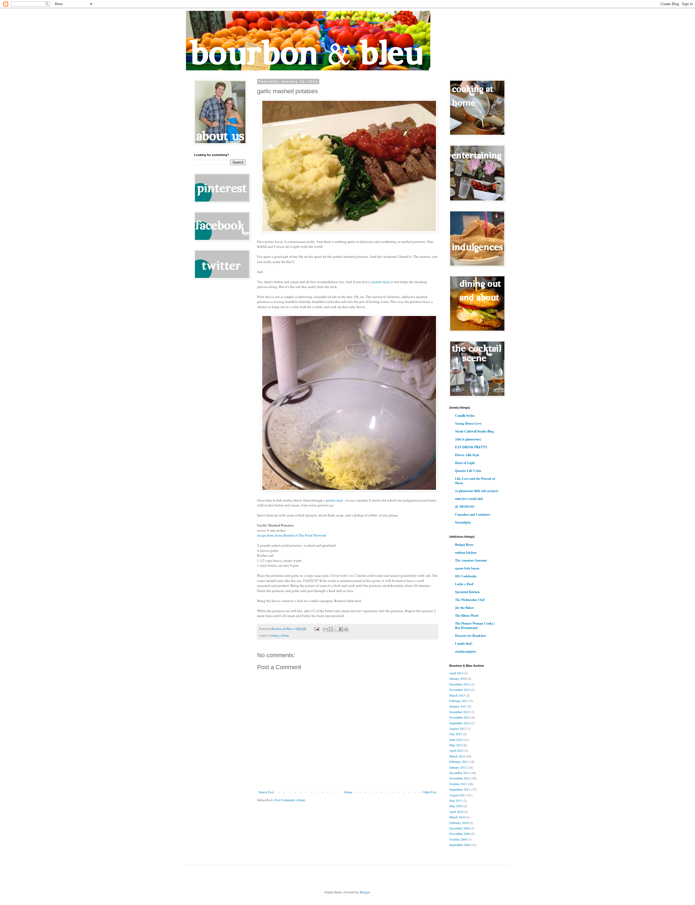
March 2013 (457, 695)
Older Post (430, 792)
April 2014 (456, 673)
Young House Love (468, 423)
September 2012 (459, 723)
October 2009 (458, 839)
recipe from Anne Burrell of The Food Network (291, 535)
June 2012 (456, 739)
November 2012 (459, 717)
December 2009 (459, 828)
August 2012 (457, 728)
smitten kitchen (465, 552)
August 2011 (457, 795)
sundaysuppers (465, 651)
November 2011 (459, 778)
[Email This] (325, 629)
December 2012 (459, 712)
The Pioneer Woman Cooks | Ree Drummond (475, 625)
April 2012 (456, 750)
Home (348, 792)
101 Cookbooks (466, 576)
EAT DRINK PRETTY (471, 447)
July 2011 (455, 800)
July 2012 (455, 734)
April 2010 (456, 811)
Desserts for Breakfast (470, 635)
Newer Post (266, 792)
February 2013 (458, 701)
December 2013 (459, 684)
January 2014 (458, 678)
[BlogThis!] (330, 629)
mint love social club (469, 498)
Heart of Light (465, 463)
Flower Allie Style (467, 455)
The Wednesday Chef (470, 599)
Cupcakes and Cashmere (472, 514)
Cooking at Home (279, 635)
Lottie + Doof (464, 584)
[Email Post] (316, 629)
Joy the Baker (464, 607)
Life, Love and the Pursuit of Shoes (475, 480)
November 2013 (459, 689)
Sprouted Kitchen (467, 592)
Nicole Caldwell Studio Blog (474, 431)
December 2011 (459, 773)
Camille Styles (465, 415)
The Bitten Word (466, 615)
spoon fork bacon (467, 568)
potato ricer (380, 281)
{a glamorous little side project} (476, 490)
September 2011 (459, 789)
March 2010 (457, 817)
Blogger (365, 892)
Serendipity (463, 522)
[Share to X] (336, 629)
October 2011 (458, 784)
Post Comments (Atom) (290, 800)
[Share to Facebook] (341, 629)
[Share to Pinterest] (346, 629)
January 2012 (458, 767)
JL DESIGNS (464, 506)
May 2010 (456, 806)
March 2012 (457, 756)
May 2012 (456, 745)
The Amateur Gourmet (471, 560)
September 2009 (459, 845)
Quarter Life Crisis (468, 470)
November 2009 (459, 833)
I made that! (463, 643)
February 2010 (458, 823)
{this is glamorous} (468, 439)
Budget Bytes (464, 544)
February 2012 (458, 761)
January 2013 (458, 706)
